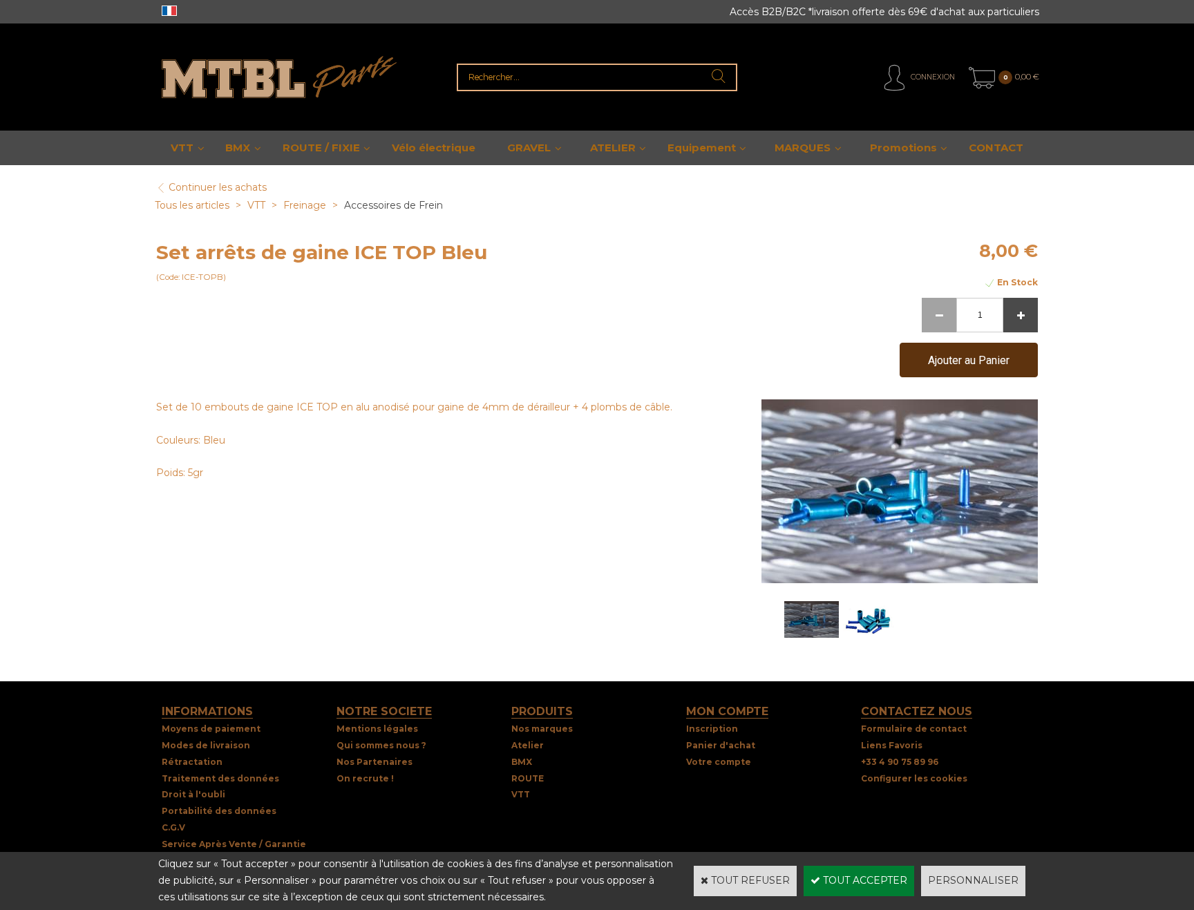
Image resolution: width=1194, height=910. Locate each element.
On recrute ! (365, 778)
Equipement (701, 147)
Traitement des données (220, 778)
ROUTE (527, 778)
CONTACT (996, 147)
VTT (182, 147)
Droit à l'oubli (193, 794)
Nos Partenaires (375, 762)
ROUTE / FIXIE (321, 147)
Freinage (306, 205)
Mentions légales (377, 728)
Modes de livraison (206, 745)
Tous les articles (192, 205)
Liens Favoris (891, 745)
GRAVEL (529, 147)
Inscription (712, 728)
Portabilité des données (219, 811)
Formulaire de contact (914, 728)
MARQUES (803, 147)
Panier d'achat (720, 745)
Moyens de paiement (211, 728)
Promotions (903, 147)
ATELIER (613, 147)
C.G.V (173, 827)
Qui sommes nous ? (381, 745)
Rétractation (192, 762)
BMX (237, 147)
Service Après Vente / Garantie (234, 844)
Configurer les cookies (914, 778)
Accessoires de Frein (393, 205)
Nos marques (542, 728)
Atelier (527, 745)
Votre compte (718, 762)
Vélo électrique (433, 147)
